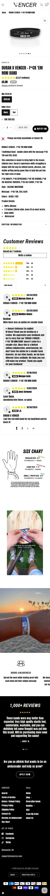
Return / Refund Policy (11, 801)
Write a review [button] (25, 255)
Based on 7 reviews (12, 251)
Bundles (29, 805)
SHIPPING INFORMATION (12, 224)
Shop (28, 797)
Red (14, 112)
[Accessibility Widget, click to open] (3, 893)
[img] (19, 295)
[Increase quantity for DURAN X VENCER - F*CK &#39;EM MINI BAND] (11, 127)
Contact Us (6, 813)
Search (4, 793)
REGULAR (7, 99)
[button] (9, 77)
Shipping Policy (8, 809)
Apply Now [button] (25, 774)
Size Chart (6, 821)
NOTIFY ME (42, 128)
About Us (29, 818)
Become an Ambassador (12, 817)
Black (6, 112)
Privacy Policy (7, 805)
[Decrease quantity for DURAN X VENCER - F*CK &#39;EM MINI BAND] (4, 127)
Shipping (5, 85)
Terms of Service (9, 797)
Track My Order (32, 813)
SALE (28, 809)
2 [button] (22, 428)
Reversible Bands (33, 801)
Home (4, 12)
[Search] (41, 5)
